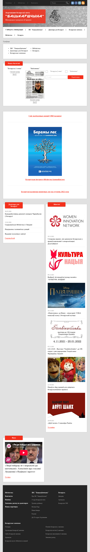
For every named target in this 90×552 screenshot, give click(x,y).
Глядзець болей (10, 238)
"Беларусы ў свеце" (56, 71)
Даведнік (61, 496)
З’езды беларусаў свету (38, 500)
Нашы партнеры (11, 507)
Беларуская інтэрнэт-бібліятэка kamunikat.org (45, 179)
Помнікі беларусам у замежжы (55, 527)
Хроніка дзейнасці (37, 503)
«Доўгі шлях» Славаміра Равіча (60, 423)
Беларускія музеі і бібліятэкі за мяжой (16, 541)
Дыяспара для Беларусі (56, 30)
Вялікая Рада (35, 507)
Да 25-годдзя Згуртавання (39, 517)
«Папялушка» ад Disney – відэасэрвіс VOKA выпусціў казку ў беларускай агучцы (64, 314)
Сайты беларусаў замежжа (13, 534)
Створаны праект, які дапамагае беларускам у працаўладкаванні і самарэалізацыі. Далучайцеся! (65, 241)
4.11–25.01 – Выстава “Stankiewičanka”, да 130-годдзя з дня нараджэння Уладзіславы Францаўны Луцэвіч (65, 351)
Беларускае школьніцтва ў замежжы (56, 534)
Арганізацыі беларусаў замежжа (14, 530)
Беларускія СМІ (63, 503)
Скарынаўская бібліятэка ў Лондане (18, 225)
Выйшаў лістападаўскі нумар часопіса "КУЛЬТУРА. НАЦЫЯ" (62, 278)
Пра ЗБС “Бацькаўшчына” (39, 496)
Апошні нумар (15, 72)
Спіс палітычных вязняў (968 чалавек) (45, 116)
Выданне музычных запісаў (15, 234)
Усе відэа (7, 477)
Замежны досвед (50, 537)
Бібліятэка (21, 3)
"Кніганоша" (73, 71)
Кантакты (34, 3)
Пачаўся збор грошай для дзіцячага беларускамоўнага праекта (61, 388)
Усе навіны (51, 427)
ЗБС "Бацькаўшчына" (35, 30)
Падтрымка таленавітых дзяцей (17, 229)
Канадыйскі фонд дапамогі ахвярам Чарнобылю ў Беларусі (23, 215)
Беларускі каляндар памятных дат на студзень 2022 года (45, 192)
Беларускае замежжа (75, 30)
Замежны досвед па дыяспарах (16, 503)
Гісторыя (7, 527)
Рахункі (34, 514)
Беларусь (20, 35)
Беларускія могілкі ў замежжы (55, 530)
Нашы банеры (36, 510)
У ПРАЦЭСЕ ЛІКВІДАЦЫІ (14, 30)
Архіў (15, 74)
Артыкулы (61, 500)
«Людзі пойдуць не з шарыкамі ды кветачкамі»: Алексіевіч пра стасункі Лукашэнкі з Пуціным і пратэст (23, 468)
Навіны (8, 500)
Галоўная (9, 3)
